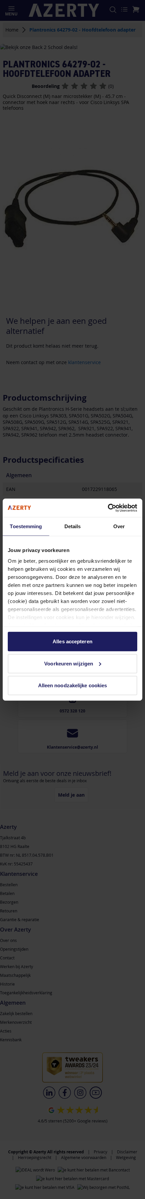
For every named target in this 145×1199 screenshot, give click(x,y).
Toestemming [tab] (26, 526)
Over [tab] (119, 526)
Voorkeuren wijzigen (68, 663)
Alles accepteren (72, 641)
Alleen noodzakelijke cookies (72, 685)
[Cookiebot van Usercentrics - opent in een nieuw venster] (107, 507)
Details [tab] (72, 526)
